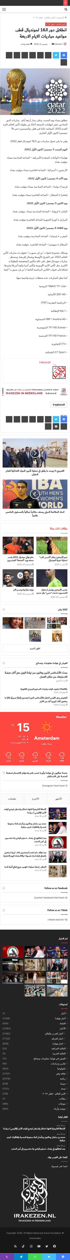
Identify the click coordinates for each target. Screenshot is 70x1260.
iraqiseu (58, 404)
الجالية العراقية (58, 1048)
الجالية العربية (59, 1053)
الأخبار (63, 1028)
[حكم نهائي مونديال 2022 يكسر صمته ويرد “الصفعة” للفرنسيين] (18, 545)
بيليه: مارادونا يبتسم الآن (23, 590)
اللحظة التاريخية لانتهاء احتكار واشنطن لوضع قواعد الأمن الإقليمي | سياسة (25, 811)
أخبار (63, 1013)
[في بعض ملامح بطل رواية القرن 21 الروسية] (57, 623)
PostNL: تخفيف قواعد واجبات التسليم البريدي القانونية (44, 689)
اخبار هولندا (58, 1043)
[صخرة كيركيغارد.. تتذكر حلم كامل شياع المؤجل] (35, 623)
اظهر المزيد (35, 648)
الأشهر (58, 798)
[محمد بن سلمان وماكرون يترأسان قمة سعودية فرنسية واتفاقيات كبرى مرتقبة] (58, 828)
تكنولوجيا (61, 1068)
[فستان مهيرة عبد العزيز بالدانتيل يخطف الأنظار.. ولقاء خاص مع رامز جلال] (35, 978)
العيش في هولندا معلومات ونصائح (50, 1058)
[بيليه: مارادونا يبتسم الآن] (18, 578)
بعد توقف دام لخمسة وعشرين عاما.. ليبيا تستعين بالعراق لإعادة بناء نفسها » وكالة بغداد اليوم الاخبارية (24, 854)
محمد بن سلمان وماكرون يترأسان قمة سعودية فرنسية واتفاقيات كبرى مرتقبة (27, 825)
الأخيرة (35, 798)
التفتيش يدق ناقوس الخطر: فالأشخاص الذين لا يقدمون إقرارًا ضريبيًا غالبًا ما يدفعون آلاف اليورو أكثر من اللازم (36, 699)
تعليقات (12, 798)
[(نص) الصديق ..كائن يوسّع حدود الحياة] (35, 636)
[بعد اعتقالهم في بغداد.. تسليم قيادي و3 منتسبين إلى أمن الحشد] (58, 842)
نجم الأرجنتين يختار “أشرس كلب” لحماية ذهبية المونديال (53, 558)
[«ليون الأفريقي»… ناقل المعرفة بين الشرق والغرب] (13, 623)
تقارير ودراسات (58, 1063)
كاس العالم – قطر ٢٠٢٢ (54, 1093)
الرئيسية (60, 17)
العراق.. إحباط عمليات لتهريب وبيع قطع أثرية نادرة (25, 867)
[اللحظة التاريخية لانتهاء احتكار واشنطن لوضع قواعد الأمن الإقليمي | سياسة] (58, 814)
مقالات (62, 1098)
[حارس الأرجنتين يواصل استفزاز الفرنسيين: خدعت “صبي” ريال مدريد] (51, 578)
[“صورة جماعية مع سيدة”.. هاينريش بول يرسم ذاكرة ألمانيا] (57, 636)
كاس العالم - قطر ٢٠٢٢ (44, 17)
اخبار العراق (57, 1038)
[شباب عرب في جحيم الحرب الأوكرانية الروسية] (12, 978)
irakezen (58, 44)
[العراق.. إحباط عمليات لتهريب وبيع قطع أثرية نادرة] (58, 871)
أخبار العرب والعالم (54, 1033)
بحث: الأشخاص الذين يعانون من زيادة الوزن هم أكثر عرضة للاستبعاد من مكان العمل (36, 674)
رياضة (63, 1078)
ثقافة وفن (61, 1073)
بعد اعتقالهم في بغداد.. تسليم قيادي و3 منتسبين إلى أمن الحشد (25, 840)
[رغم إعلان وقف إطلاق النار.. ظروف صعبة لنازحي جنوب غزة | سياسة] (57, 991)
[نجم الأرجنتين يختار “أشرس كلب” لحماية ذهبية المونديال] (51, 545)
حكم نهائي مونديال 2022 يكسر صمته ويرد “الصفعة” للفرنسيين (20, 558)
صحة (63, 1088)
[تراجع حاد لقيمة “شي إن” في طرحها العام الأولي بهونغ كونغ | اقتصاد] (12, 965)
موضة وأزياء (60, 1108)
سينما (63, 1083)
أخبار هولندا (60, 1018)
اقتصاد (63, 1023)
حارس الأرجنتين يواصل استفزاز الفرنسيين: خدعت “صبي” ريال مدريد (51, 591)
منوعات (62, 1103)
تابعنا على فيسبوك (59, 1166)
